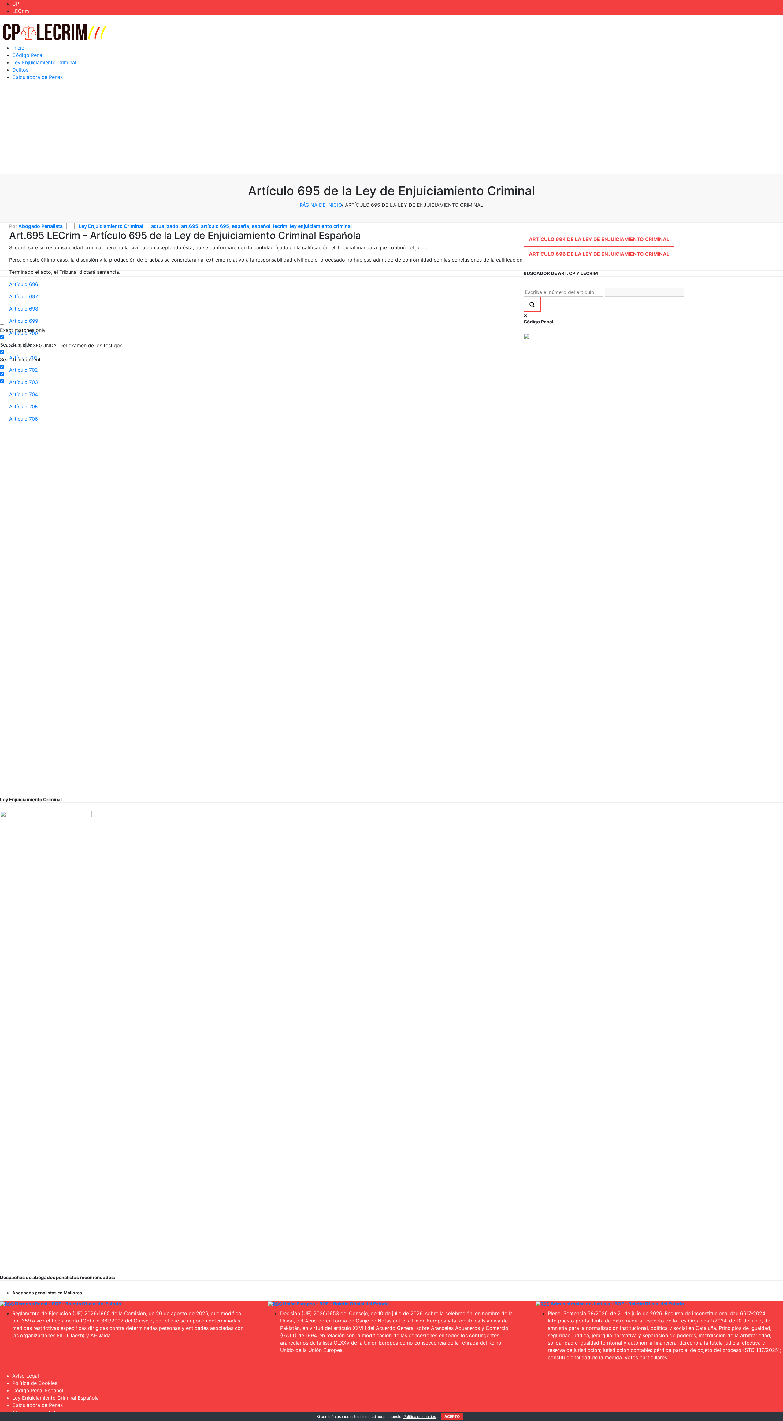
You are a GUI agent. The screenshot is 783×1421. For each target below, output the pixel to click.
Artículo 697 (23, 296)
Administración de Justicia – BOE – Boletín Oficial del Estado (617, 1304)
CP (15, 4)
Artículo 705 (23, 407)
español (261, 226)
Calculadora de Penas (37, 77)
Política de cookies (419, 1416)
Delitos (20, 70)
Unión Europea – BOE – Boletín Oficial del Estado (336, 1304)
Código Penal (27, 55)
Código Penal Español (37, 1390)
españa (240, 226)
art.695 (189, 226)
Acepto (452, 1416)
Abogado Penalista (40, 226)
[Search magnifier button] (532, 304)
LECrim (20, 11)
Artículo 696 (23, 284)
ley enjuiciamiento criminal (321, 226)
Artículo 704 (23, 394)
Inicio (18, 48)
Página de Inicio (321, 205)
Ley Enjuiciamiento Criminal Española (55, 1398)
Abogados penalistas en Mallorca (47, 1292)
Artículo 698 (23, 309)
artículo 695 (215, 226)
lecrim (280, 226)
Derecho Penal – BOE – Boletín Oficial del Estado (68, 1304)
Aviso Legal (25, 1376)
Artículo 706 (23, 419)
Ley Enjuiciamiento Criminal (44, 62)
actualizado (164, 226)
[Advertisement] (391, 128)
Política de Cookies (34, 1383)
